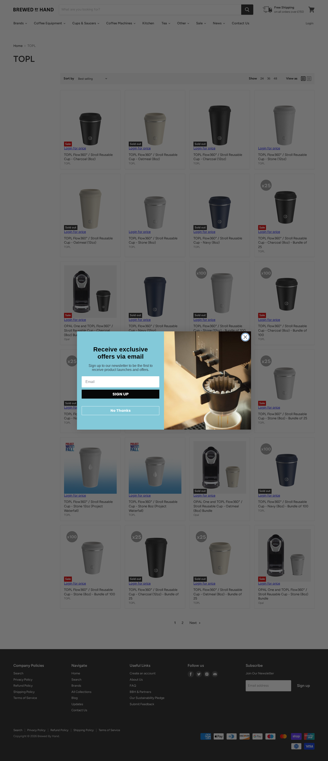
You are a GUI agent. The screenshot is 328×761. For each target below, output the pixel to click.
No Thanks (120, 410)
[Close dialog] (245, 337)
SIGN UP (120, 394)
